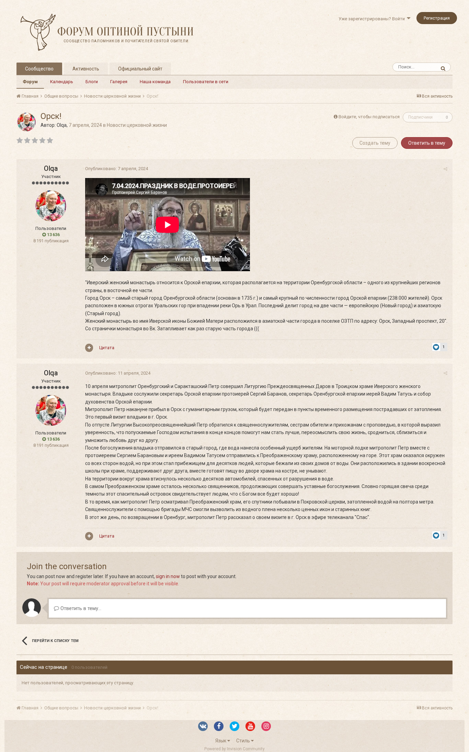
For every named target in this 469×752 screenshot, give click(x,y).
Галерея (118, 81)
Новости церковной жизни (137, 125)
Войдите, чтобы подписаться (369, 116)
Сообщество (39, 68)
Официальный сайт (140, 68)
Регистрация (437, 18)
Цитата (106, 347)
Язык (221, 740)
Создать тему (374, 143)
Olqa (62, 125)
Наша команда (155, 81)
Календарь (61, 81)
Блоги (91, 81)
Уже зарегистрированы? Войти (373, 18)
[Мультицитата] (89, 348)
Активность (85, 68)
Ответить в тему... (80, 608)
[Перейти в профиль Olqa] (26, 122)
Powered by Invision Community (234, 749)
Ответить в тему (426, 143)
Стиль (243, 740)
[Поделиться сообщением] (445, 169)
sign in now (168, 576)
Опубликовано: (116, 168)
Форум (30, 81)
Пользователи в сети (205, 81)
